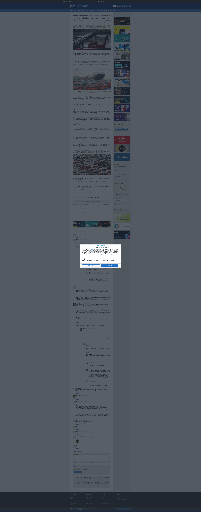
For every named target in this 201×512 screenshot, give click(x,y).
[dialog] (100, 255)
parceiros (91, 249)
